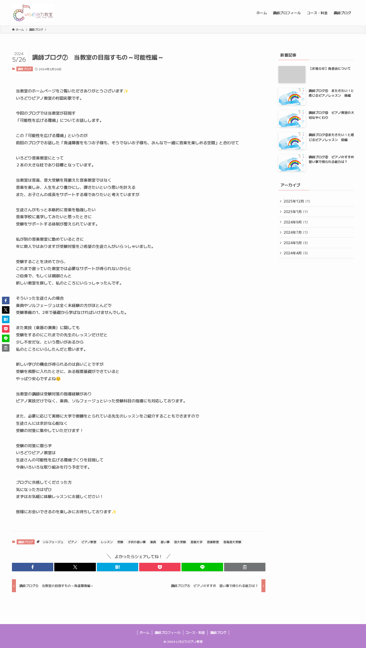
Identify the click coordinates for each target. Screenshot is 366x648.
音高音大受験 (232, 542)
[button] (32, 567)
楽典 (153, 542)
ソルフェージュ (53, 542)
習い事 (165, 542)
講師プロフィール (168, 632)
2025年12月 (297, 201)
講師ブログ (24, 69)
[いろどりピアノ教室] (33, 12)
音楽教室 (213, 542)
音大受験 (180, 542)
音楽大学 (196, 542)
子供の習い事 (137, 542)
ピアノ (72, 542)
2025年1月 (296, 211)
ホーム (144, 632)
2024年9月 (296, 221)
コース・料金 (195, 632)
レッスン (107, 542)
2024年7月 (296, 232)
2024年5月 (296, 242)
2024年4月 (296, 252)
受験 (120, 542)
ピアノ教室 (88, 542)
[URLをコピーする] (244, 567)
